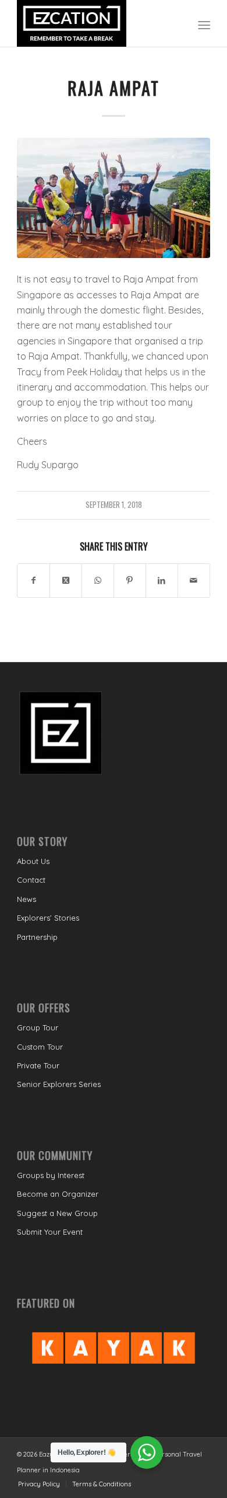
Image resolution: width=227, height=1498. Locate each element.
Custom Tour (40, 1046)
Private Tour (38, 1065)
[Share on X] (65, 580)
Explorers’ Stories (48, 917)
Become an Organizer (57, 1194)
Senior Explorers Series (59, 1084)
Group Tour (37, 1027)
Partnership (37, 937)
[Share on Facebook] (33, 580)
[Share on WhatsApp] (98, 580)
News (26, 899)
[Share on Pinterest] (130, 580)
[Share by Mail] (194, 580)
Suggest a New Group (57, 1213)
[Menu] (203, 24)
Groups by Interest (50, 1175)
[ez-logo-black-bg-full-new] (94, 23)
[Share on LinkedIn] (162, 580)
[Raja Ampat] (113, 198)
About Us (33, 861)
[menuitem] (203, 24)
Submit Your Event (50, 1231)
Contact (31, 879)
